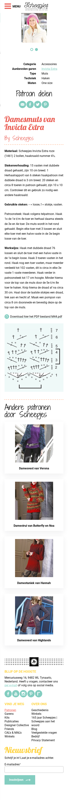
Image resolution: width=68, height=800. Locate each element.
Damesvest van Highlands (34, 640)
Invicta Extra (49, 69)
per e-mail (11, 685)
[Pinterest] (45, 104)
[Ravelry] (38, 693)
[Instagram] (23, 693)
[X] (37, 104)
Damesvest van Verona (34, 468)
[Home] (36, 6)
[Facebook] (8, 693)
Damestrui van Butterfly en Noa (34, 525)
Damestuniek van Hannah (34, 583)
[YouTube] (15, 693)
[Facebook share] (30, 104)
